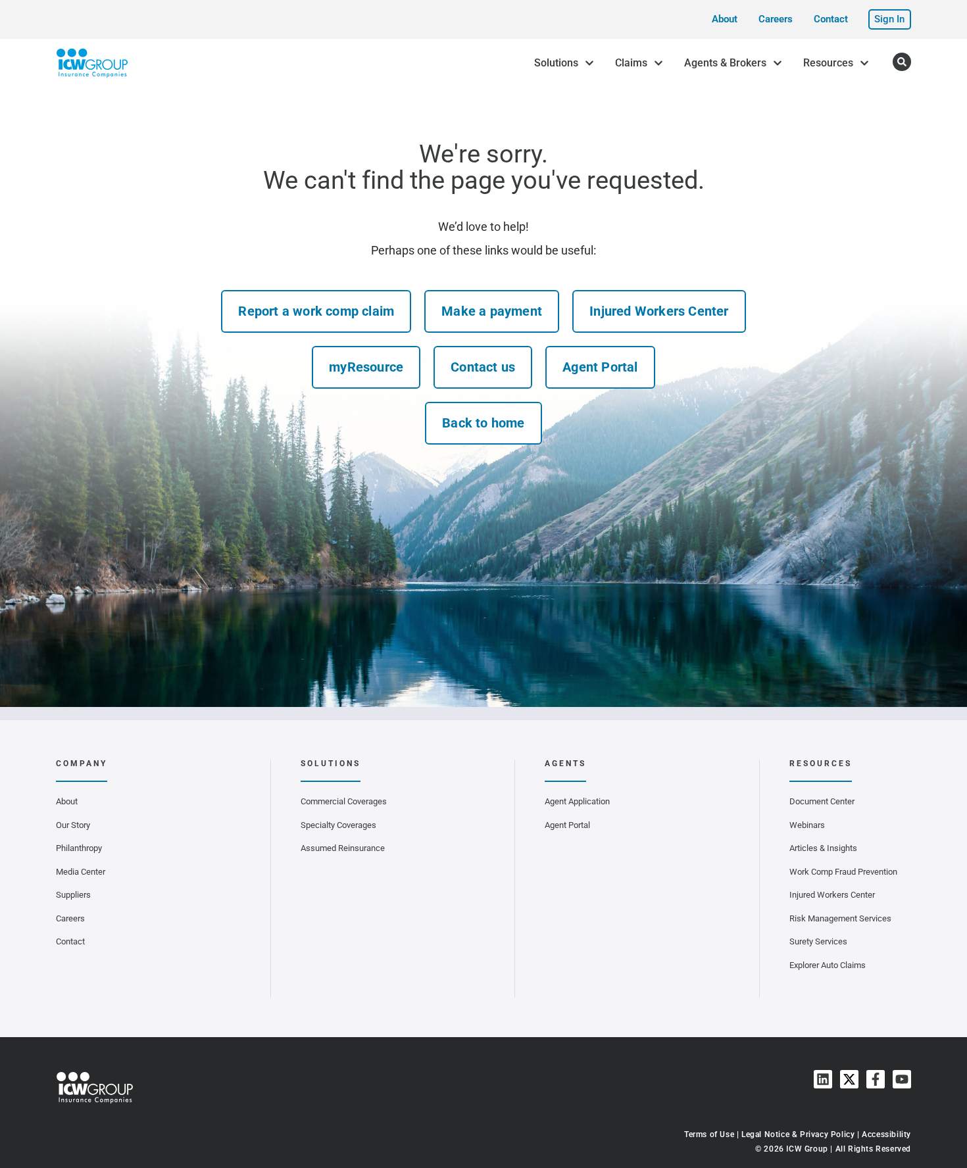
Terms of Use (709, 1134)
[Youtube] (902, 1079)
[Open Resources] (864, 63)
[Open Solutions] (589, 63)
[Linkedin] (823, 1079)
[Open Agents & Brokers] (777, 63)
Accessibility (886, 1134)
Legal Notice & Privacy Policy (798, 1134)
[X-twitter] (849, 1079)
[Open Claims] (658, 63)
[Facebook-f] (875, 1079)
